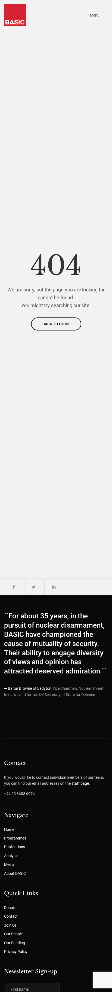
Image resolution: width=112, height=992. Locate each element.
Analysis (11, 856)
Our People (13, 934)
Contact (11, 916)
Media (9, 864)
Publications (14, 847)
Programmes (15, 838)
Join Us (10, 925)
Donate (10, 907)
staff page (80, 783)
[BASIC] (15, 15)
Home (9, 829)
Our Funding (14, 943)
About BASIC (15, 873)
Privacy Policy (15, 951)
